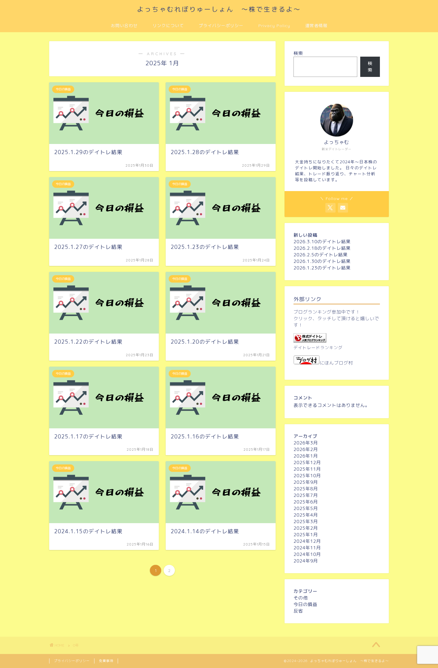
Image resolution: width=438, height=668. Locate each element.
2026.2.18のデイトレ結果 (322, 248)
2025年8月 (305, 489)
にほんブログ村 (336, 363)
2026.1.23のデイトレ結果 (322, 268)
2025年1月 (305, 534)
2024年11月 (307, 548)
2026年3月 (305, 443)
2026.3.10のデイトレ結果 (322, 241)
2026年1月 (305, 456)
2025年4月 (305, 515)
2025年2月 (305, 528)
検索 (298, 53)
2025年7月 (305, 495)
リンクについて (168, 25)
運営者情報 (316, 25)
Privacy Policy (274, 25)
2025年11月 (307, 469)
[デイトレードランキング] (309, 341)
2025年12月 (307, 462)
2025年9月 (305, 482)
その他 (300, 598)
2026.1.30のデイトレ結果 (322, 261)
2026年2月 (305, 449)
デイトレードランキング (318, 347)
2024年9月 (305, 561)
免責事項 (106, 660)
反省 (298, 611)
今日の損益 (305, 604)
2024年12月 (307, 541)
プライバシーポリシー (221, 25)
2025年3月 (305, 521)
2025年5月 (305, 508)
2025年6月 (305, 502)
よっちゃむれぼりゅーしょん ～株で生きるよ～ (219, 9)
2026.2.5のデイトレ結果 (320, 255)
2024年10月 (307, 554)
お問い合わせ (124, 25)
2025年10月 (307, 475)
